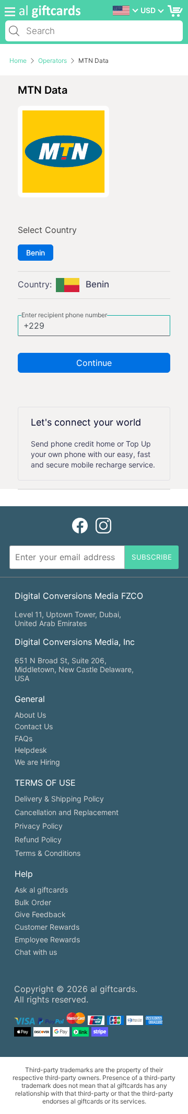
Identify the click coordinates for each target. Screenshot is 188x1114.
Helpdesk (31, 749)
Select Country (47, 230)
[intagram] (103, 526)
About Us (30, 714)
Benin (35, 252)
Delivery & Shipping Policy (59, 798)
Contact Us (34, 726)
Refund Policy (38, 839)
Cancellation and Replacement (67, 812)
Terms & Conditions (47, 853)
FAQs (23, 738)
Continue (94, 363)
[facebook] (80, 526)
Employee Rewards (47, 939)
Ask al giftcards (41, 889)
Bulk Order (33, 902)
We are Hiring (37, 761)
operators (52, 60)
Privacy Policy (39, 825)
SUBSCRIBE (152, 557)
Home (18, 60)
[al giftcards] (47, 11)
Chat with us (36, 952)
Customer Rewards (47, 926)
